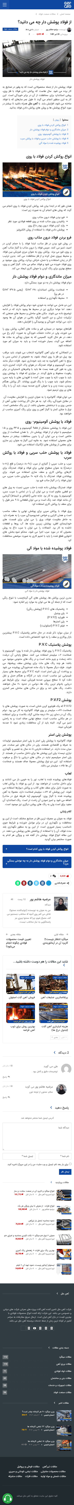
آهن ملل (26, 1496)
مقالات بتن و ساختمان (61, 1378)
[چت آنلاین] (7, 1498)
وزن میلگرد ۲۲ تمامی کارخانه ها (40, 1426)
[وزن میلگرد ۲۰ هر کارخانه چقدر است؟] (64, 1415)
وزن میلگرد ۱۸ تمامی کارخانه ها (41, 1441)
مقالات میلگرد (65, 1357)
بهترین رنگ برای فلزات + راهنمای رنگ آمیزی (35, 1250)
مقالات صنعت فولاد (10, 29)
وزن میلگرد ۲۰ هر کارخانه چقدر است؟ (38, 1411)
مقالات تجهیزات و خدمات (59, 1385)
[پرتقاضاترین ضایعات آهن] (53, 984)
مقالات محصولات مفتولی (53, 1471)
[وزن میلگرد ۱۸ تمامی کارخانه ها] (64, 1445)
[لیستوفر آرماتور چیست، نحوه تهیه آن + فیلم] (64, 1269)
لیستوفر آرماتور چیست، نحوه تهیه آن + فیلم (35, 1265)
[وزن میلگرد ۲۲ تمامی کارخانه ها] (64, 1430)
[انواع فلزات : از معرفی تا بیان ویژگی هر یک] (64, 1210)
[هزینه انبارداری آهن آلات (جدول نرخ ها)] (53, 1013)
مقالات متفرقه (15, 1476)
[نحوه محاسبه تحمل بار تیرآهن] (64, 1224)
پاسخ (5, 1077)
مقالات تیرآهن (50, 1466)
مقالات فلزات (31, 1476)
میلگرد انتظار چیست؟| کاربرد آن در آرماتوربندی (55, 941)
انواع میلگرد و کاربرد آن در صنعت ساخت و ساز (34, 1191)
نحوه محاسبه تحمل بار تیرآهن (41, 1220)
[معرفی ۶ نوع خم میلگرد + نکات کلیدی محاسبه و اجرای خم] (64, 1239)
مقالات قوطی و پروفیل (28, 1466)
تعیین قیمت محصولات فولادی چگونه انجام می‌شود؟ (18, 943)
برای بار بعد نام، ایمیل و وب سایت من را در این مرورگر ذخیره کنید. (37, 1164)
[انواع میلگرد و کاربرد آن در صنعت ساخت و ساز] (64, 1195)
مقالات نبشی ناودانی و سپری (23, 1471)
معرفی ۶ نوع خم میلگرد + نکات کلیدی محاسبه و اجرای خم (29, 1235)
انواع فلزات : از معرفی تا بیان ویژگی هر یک (36, 1206)
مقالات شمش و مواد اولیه (53, 1476)
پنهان (57, 120)
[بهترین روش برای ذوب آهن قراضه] (20, 1013)
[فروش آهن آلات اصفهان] (20, 984)
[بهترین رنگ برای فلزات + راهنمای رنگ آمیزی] (64, 1254)
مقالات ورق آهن (63, 1364)
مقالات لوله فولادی (62, 1371)
